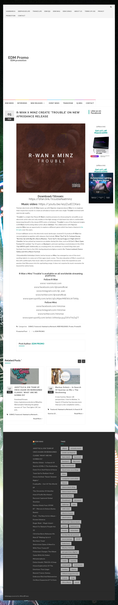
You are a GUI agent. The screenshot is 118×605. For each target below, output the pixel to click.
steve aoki (66, 565)
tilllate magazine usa (70, 574)
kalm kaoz (66, 543)
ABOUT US (78, 11)
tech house (78, 565)
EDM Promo (18, 57)
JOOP (78, 539)
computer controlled (70, 479)
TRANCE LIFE (37, 11)
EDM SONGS (67, 11)
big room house (68, 465)
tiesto (73, 569)
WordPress (24, 596)
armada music (76, 448)
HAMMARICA (10, 11)
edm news (66, 509)
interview (74, 530)
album (64, 448)
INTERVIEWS (22, 103)
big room (76, 461)
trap (72, 578)
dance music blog (68, 487)
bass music (66, 457)
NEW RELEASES (37, 103)
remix (64, 561)
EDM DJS (47, 11)
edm (74, 504)
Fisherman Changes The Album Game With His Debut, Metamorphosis (44, 555)
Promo (71, 326)
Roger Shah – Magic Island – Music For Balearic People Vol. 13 (44, 526)
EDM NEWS (9, 103)
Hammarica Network (49, 326)
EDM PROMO (40, 331)
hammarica (74, 526)
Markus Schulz (67, 548)
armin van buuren (68, 453)
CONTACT (21, 16)
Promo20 (77, 326)
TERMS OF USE (90, 11)
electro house (67, 513)
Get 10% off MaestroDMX (101, 131)
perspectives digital (69, 552)
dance (64, 483)
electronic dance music (71, 522)
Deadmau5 (66, 500)
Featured (37, 326)
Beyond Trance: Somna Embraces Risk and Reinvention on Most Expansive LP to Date (45, 576)
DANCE (31, 326)
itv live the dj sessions (70, 535)
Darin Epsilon (67, 496)
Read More (37, 419)
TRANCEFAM (68, 103)
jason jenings (67, 539)
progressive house (69, 556)
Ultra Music (66, 582)
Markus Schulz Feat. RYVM (43, 505)
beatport (65, 461)
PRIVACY (101, 11)
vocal (77, 582)
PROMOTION (10, 16)
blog (64, 474)
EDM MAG (56, 11)
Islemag (8, 596)
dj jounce (77, 500)
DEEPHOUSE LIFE (24, 11)
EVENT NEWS (54, 103)
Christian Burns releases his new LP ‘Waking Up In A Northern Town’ (44, 537)
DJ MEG (79, 103)
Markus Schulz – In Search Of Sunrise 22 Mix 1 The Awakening (68, 390)
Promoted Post (21, 331)
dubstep (65, 504)
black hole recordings (70, 470)
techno (65, 569)
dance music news (69, 492)
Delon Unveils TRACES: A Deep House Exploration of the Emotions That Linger (44, 565)
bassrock (77, 457)
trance (64, 578)
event (64, 526)
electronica (66, 517)
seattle (73, 561)
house (64, 530)
